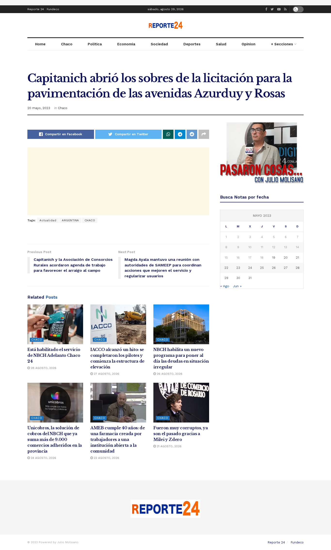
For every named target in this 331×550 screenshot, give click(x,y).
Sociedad (159, 44)
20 (286, 257)
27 (286, 268)
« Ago (224, 286)
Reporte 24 (35, 9)
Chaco (66, 44)
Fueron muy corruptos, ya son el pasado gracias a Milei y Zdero (180, 433)
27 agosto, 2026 (106, 373)
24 (250, 268)
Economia (126, 44)
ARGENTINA (70, 220)
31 (250, 278)
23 (238, 268)
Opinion (248, 44)
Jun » (237, 286)
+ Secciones (282, 44)
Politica (95, 44)
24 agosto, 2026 (43, 458)
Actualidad (47, 220)
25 (262, 268)
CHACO (90, 220)
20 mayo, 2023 (38, 108)
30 (238, 278)
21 (297, 257)
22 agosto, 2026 (106, 458)
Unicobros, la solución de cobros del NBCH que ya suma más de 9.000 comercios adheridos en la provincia (54, 439)
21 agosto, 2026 (168, 446)
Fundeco (53, 9)
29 (226, 278)
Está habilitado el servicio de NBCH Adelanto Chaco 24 (53, 355)
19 (273, 257)
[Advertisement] (118, 181)
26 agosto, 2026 (169, 373)
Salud (221, 44)
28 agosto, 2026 (43, 368)
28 (297, 268)
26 (274, 268)
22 (226, 268)
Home (40, 44)
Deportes (191, 44)
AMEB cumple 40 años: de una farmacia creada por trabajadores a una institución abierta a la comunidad (117, 439)
